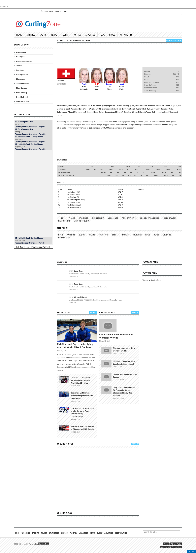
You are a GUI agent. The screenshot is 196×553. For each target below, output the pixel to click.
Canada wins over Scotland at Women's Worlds (116, 336)
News (102, 35)
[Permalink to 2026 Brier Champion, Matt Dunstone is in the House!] (106, 363)
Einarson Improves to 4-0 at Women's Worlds (124, 349)
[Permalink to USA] (64, 409)
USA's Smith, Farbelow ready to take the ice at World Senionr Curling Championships (83, 412)
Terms (166, 544)
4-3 (160, 109)
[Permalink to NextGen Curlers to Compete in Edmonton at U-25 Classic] (64, 428)
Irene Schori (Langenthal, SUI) (106, 112)
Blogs (112, 35)
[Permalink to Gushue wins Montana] (106, 376)
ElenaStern (97, 87)
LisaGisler (109, 87)
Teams (54, 35)
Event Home (21, 52)
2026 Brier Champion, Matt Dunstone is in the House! (124, 362)
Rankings (30, 35)
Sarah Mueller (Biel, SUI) (140, 109)
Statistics (103, 235)
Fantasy (77, 35)
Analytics (90, 35)
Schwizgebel (75, 199)
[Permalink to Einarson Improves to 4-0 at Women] (106, 350)
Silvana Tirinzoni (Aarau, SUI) (143, 112)
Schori (72, 202)
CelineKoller (121, 87)
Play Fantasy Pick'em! (40, 247)
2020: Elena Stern (76, 271)
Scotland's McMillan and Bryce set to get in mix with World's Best (82, 396)
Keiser (72, 192)
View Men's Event (23, 101)
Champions (21, 56)
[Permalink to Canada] (64, 379)
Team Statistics (22, 83)
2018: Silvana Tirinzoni (78, 297)
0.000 (106, 128)
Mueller (73, 197)
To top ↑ (191, 552)
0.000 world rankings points (119, 121)
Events (43, 35)
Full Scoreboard (22, 247)
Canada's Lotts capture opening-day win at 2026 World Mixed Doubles (80, 380)
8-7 (175, 105)
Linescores (20, 79)
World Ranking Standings (131, 124)
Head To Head (22, 97)
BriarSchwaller (84, 87)
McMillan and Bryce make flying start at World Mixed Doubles (75, 345)
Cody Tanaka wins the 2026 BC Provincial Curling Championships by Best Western (124, 391)
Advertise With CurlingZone (171, 547)
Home (19, 35)
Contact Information (24, 61)
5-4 (86, 112)
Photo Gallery (21, 92)
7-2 (121, 109)
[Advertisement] (33, 193)
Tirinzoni (73, 205)
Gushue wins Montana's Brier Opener (125, 375)
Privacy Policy (176, 544)
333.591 (165, 124)
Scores (65, 35)
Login (65, 11)
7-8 (121, 194)
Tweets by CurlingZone (151, 280)
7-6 (121, 207)
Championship (22, 74)
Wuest (72, 194)
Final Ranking (21, 88)
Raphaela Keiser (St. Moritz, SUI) (161, 105)
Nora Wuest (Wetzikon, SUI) (89, 109)
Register (58, 11)
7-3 (123, 112)
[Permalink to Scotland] (64, 394)
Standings (20, 70)
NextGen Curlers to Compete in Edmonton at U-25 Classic (82, 427)
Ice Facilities (126, 35)
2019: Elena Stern (76, 284)
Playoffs (42, 126)
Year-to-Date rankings (91, 128)
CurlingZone (44, 544)
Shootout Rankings (149, 218)
